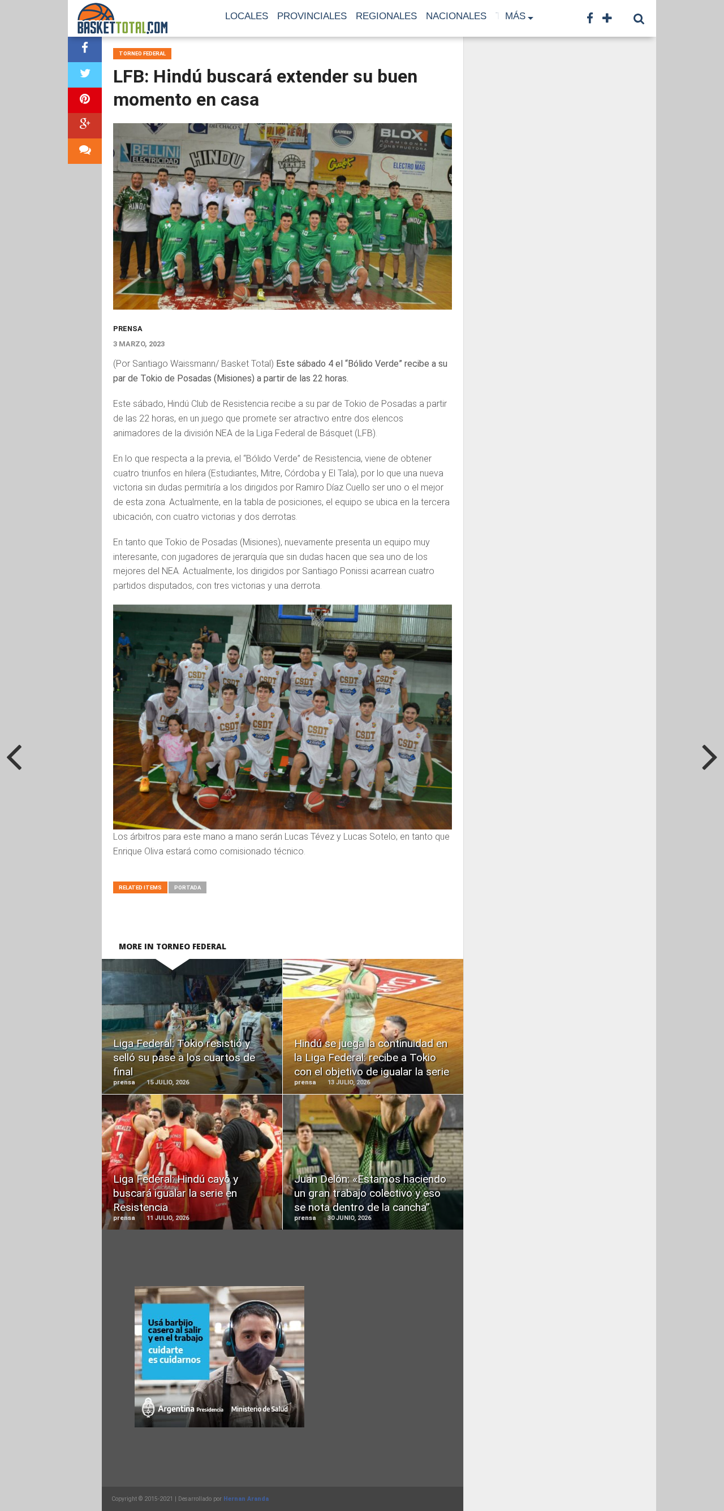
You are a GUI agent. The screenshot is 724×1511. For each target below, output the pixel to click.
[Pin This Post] (85, 100)
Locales (246, 16)
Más (515, 16)
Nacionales (456, 16)
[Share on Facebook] (85, 49)
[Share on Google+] (85, 125)
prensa (128, 328)
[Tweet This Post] (85, 75)
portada (187, 887)
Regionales (386, 16)
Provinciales (312, 16)
